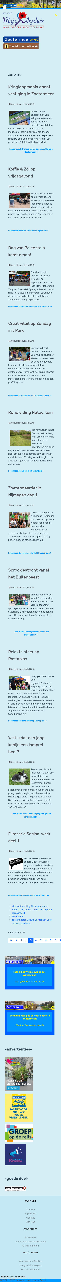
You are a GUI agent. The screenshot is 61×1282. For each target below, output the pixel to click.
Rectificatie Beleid (30, 1269)
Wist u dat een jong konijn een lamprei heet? (26, 744)
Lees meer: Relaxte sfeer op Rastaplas (26, 721)
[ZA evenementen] (29, 1018)
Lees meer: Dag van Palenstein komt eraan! (29, 306)
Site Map (30, 1222)
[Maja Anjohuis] (23, 20)
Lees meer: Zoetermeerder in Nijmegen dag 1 (29, 553)
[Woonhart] (19, 1074)
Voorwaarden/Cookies (30, 1261)
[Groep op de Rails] (19, 1133)
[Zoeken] (56, 15)
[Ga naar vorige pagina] (16, 940)
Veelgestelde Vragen (30, 1265)
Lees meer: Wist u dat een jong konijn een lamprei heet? (31, 815)
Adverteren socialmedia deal (30, 1241)
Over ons (30, 1209)
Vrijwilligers (31, 1213)
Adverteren (31, 1237)
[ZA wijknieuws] (29, 973)
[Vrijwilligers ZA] (19, 1107)
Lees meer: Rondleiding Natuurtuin (25, 471)
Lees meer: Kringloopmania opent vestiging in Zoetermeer (31, 150)
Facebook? (17, 916)
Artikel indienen (30, 1246)
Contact (30, 1218)
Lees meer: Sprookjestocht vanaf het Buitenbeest (31, 633)
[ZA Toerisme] (21, 42)
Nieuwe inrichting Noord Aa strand (30, 906)
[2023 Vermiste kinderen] (15, 1154)
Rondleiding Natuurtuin (30, 412)
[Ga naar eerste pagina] (11, 940)
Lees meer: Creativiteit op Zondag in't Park (29, 395)
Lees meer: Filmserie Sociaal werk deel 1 (27, 895)
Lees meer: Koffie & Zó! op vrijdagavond (27, 231)
